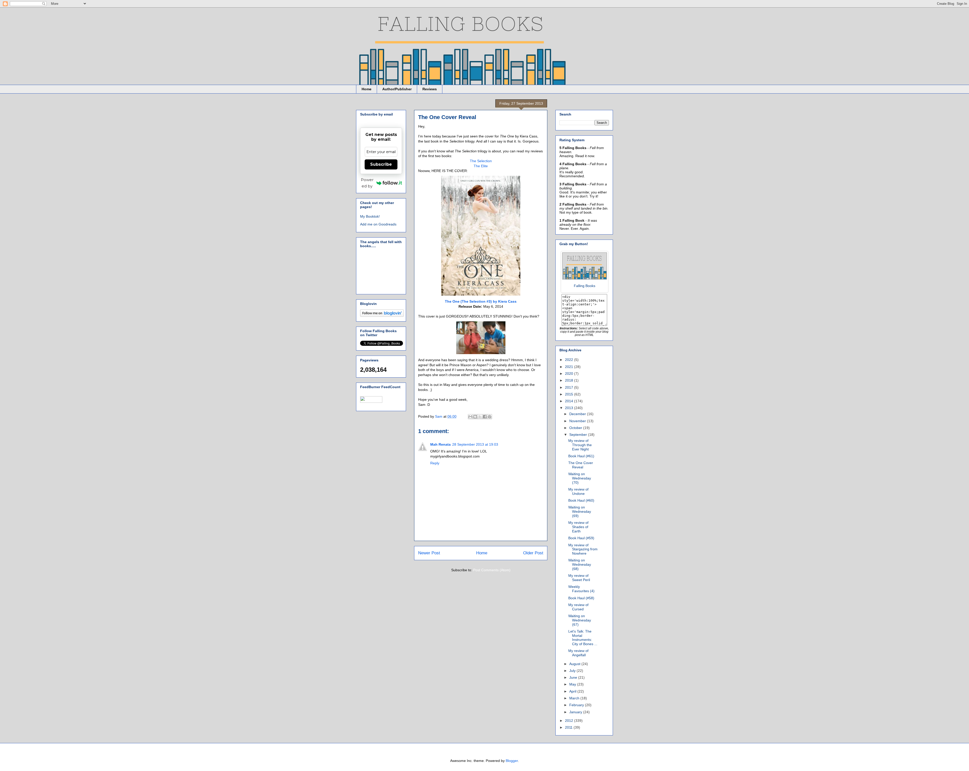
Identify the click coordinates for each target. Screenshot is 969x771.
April (573, 691)
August (575, 664)
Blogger (512, 761)
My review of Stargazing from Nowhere (583, 549)
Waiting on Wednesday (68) (579, 564)
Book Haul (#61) (581, 456)
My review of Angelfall (578, 653)
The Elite (481, 166)
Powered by (367, 182)
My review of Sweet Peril (579, 578)
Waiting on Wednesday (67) (579, 620)
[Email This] (470, 416)
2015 (569, 394)
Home (366, 89)
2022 (569, 360)
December (578, 414)
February (577, 705)
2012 (569, 721)
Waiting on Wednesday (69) (579, 511)
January (576, 712)
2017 (569, 387)
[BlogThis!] (475, 416)
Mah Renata (440, 444)
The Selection (481, 161)
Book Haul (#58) (581, 598)
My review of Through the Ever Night (580, 445)
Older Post (533, 553)
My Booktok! (370, 216)
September (578, 435)
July (573, 671)
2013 (569, 408)
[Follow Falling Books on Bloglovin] (382, 315)
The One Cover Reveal (580, 465)
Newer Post (429, 553)
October (576, 428)
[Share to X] (479, 416)
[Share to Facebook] (484, 416)
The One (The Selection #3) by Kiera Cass (481, 301)
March (574, 698)
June (573, 677)
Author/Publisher (397, 89)
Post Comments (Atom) (491, 570)
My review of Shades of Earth (578, 527)
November (578, 421)
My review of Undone (578, 491)
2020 (569, 374)
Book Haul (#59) (581, 538)
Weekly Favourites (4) (581, 589)
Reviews (429, 89)
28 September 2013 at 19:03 (475, 444)
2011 (569, 727)
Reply (434, 463)
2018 (569, 380)
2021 (569, 367)
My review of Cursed (578, 607)
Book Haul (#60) (581, 500)
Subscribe (381, 164)
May (573, 684)
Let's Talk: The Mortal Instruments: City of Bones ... (582, 637)
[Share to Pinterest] (489, 416)
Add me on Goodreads (378, 224)
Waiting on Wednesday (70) (579, 478)
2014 (569, 401)
